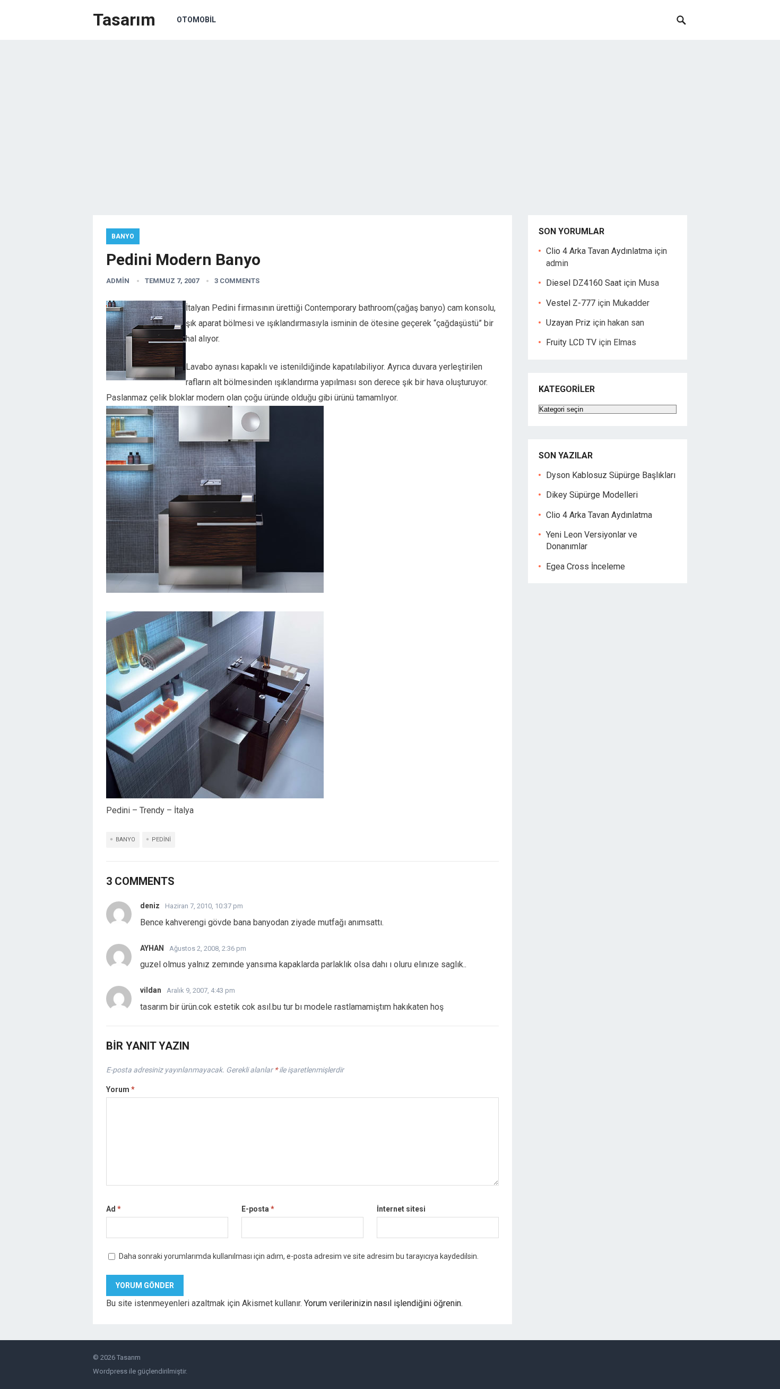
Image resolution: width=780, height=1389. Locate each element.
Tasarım (124, 20)
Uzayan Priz (568, 323)
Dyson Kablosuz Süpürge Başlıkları (610, 475)
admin (117, 281)
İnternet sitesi (401, 1209)
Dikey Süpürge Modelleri (592, 495)
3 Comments (236, 281)
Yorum (120, 1089)
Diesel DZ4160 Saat (583, 283)
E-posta (257, 1209)
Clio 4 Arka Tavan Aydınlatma (599, 251)
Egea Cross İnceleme (585, 566)
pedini (161, 839)
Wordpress (110, 1371)
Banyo (122, 236)
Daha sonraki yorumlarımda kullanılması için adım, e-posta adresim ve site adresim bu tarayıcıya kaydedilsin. (299, 1256)
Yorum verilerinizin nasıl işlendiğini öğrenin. (383, 1303)
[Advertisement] (390, 119)
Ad (113, 1209)
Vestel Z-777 (570, 303)
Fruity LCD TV (571, 342)
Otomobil (196, 19)
